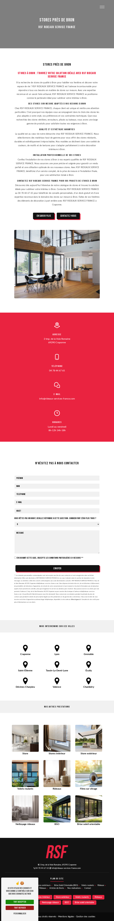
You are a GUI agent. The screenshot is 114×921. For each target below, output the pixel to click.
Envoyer (57, 568)
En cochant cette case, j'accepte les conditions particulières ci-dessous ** (50, 557)
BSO (67, 903)
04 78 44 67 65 (57, 370)
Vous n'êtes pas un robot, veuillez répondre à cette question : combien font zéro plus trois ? (55, 518)
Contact (87, 888)
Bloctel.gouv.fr (76, 599)
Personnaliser (20, 913)
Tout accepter (19, 901)
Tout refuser (20, 907)
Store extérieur (62, 897)
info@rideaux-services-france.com (57, 399)
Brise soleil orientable (84, 903)
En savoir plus (44, 215)
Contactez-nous (68, 215)
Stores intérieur (43, 897)
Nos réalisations (74, 888)
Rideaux (101, 885)
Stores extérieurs (43, 885)
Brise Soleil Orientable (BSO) (66, 885)
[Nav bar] (102, 6)
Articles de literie (56, 888)
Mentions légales (66, 916)
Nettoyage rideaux (50, 903)
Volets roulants (87, 885)
